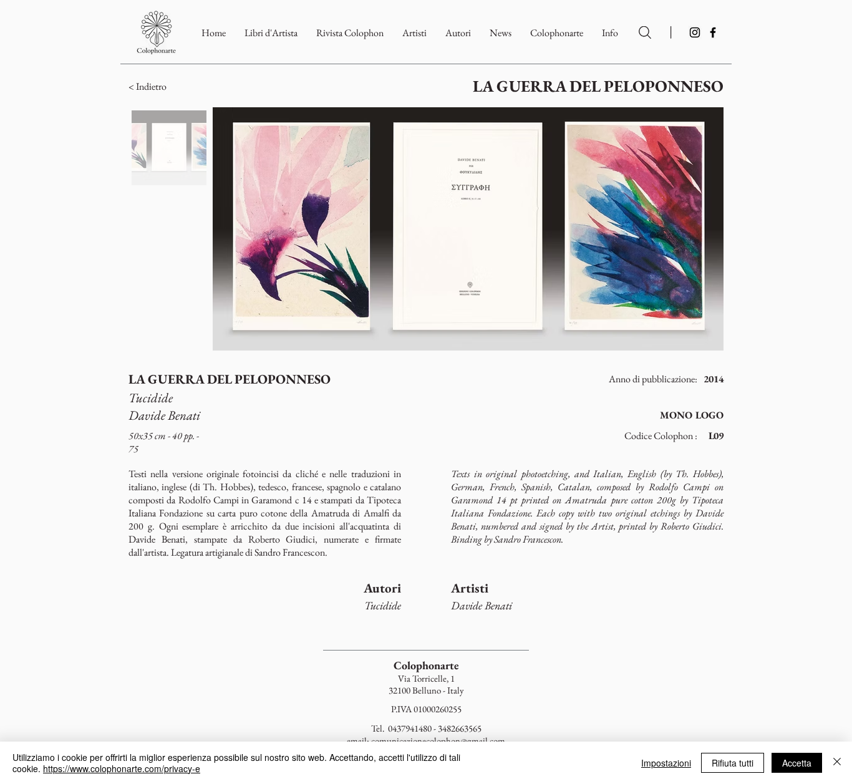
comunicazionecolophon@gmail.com (438, 741)
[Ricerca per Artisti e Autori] (644, 32)
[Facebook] (713, 32)
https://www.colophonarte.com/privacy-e (121, 768)
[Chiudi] (837, 763)
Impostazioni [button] (666, 763)
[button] (557, 32)
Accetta (796, 763)
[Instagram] (695, 32)
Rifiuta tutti (732, 763)
